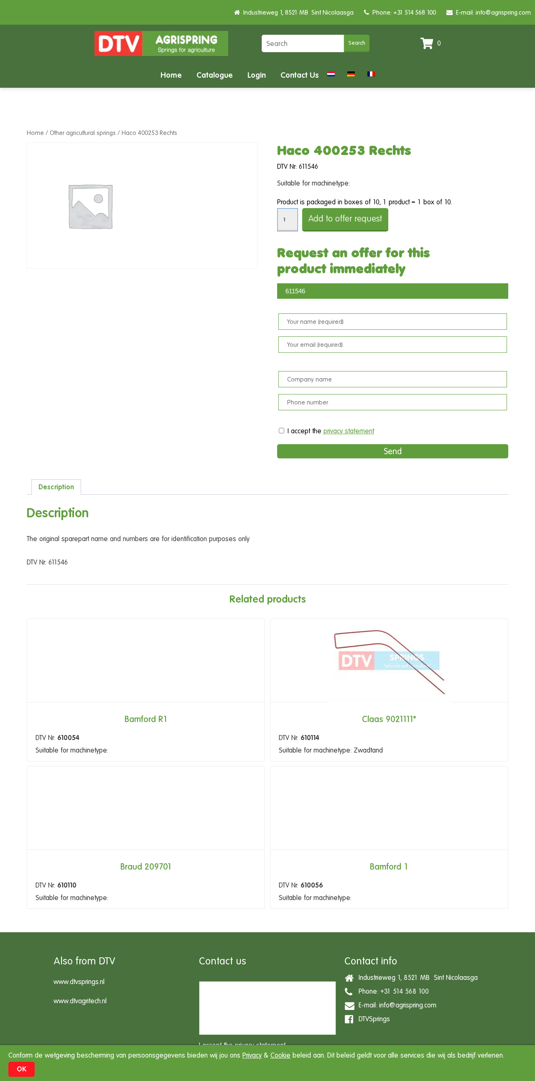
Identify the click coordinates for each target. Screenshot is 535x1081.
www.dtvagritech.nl (80, 1001)
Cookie (280, 1055)
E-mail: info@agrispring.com (492, 12)
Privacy (252, 1055)
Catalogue (214, 75)
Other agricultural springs (83, 132)
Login (256, 75)
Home (171, 75)
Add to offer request (345, 219)
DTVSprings (372, 1019)
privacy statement (349, 431)
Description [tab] (56, 487)
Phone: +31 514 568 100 (402, 12)
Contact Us (299, 75)
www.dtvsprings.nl (79, 982)
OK (21, 1069)
